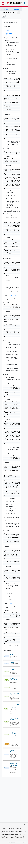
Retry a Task (13, 295)
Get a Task (12, 283)
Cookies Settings (13, 842)
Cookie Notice (5, 839)
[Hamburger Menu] (3, 2)
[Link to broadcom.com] (14, 3)
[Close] (24, 824)
